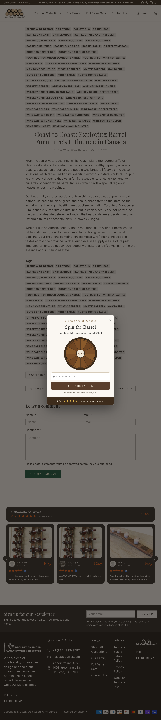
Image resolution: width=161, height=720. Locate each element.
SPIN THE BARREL (80, 385)
